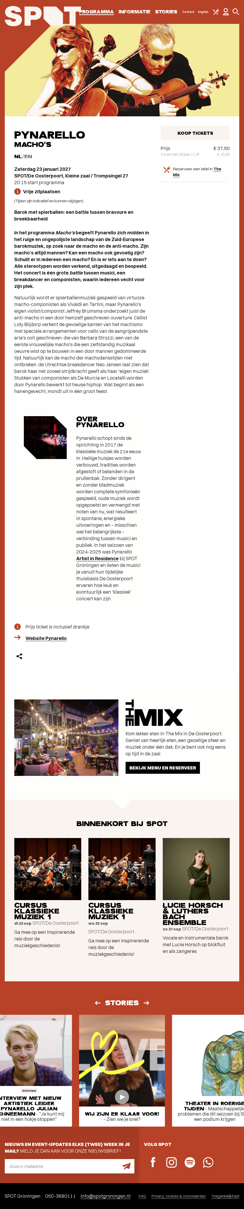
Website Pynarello (46, 638)
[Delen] (19, 656)
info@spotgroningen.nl (106, 1196)
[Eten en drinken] (216, 14)
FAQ (142, 1196)
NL (18, 157)
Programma (96, 12)
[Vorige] (97, 1003)
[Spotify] (190, 1163)
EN (28, 157)
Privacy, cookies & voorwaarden (179, 1196)
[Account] (226, 14)
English (203, 12)
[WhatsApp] (208, 1163)
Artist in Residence (97, 558)
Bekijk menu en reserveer (162, 768)
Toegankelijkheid (225, 1196)
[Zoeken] (236, 14)
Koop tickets (195, 133)
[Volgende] (147, 1003)
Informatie (134, 12)
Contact (188, 12)
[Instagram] (171, 1163)
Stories (166, 12)
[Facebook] (153, 1162)
